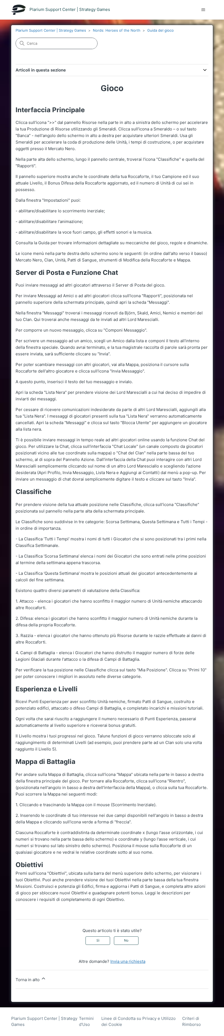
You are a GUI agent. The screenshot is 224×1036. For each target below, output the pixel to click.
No (126, 940)
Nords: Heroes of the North (116, 30)
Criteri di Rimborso (191, 1021)
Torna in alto (28, 979)
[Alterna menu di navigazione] (203, 9)
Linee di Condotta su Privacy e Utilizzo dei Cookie (138, 1021)
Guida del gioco (160, 30)
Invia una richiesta (127, 961)
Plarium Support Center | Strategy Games (51, 30)
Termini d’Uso (86, 1021)
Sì (97, 940)
